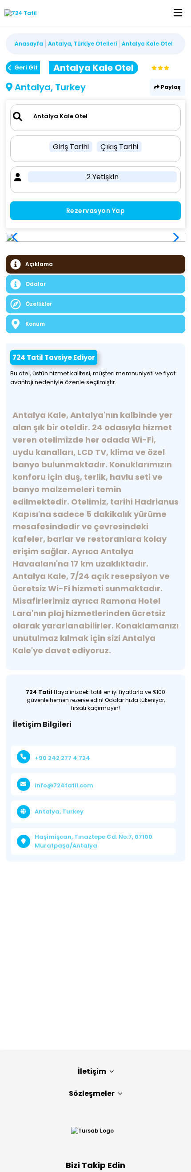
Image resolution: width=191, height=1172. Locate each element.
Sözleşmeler (92, 1093)
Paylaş (170, 87)
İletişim (92, 1071)
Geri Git (26, 67)
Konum (35, 324)
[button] (173, 237)
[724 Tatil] (18, 13)
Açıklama (39, 264)
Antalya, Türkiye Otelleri (82, 43)
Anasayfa (29, 43)
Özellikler (38, 304)
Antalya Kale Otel (147, 43)
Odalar (35, 284)
